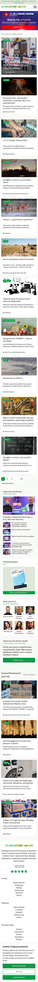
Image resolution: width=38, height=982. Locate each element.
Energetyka (19, 885)
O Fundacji (19, 910)
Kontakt (19, 939)
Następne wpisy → (8, 483)
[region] (19, 962)
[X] (22, 871)
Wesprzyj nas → (19, 660)
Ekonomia (19, 893)
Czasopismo (19, 932)
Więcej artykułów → (30, 675)
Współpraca (19, 937)
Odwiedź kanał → (19, 27)
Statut (19, 917)
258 (21, 479)
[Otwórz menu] (35, 7)
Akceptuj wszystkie (19, 966)
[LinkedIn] (26, 871)
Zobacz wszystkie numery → (19, 593)
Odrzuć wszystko (19, 977)
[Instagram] (15, 871)
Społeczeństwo (19, 883)
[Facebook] (12, 871)
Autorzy (19, 934)
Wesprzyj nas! (19, 915)
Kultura (19, 895)
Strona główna (6, 34)
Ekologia (19, 888)
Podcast (19, 929)
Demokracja (19, 890)
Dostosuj (19, 972)
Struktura (19, 912)
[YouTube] (19, 871)
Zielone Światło (19, 907)
